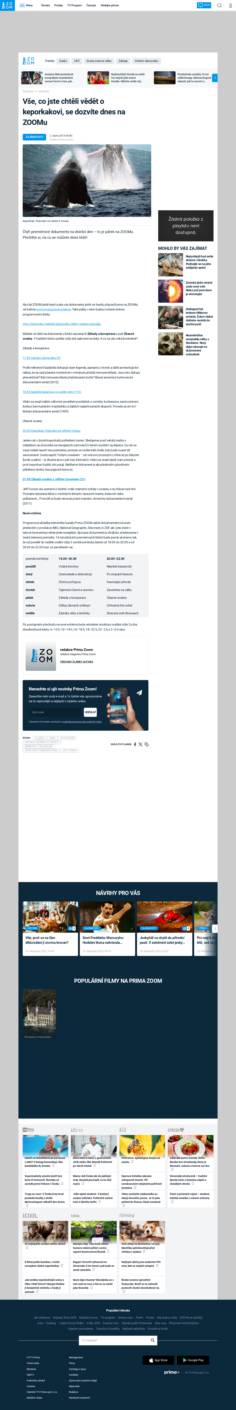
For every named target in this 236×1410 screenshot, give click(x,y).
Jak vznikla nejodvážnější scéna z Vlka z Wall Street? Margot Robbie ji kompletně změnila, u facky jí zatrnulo (45, 1285)
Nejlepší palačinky (133, 1328)
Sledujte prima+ (110, 5)
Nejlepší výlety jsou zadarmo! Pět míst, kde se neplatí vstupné (141, 1263)
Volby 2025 (93, 1323)
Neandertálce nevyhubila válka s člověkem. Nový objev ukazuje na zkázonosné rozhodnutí (197, 345)
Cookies (31, 1386)
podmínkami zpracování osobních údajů (82, 721)
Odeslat (90, 712)
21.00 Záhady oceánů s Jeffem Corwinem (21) (54, 479)
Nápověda (74, 1386)
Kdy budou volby (167, 1317)
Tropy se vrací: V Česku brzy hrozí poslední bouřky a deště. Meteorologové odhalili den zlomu (45, 1197)
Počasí (150, 1317)
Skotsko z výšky (35, 1024)
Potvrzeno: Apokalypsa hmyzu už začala (141, 1159)
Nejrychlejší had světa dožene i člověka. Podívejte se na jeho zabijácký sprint (199, 262)
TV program (108, 1317)
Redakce (73, 1392)
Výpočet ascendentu (80, 1328)
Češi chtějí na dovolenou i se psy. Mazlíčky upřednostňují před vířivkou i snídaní (141, 1247)
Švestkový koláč (158, 1328)
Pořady (58, 5)
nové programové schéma (53, 309)
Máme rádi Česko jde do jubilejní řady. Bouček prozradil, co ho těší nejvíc (92, 1180)
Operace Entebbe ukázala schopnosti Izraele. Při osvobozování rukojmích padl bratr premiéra (142, 1182)
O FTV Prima (33, 1357)
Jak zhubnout (42, 1317)
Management (76, 1357)
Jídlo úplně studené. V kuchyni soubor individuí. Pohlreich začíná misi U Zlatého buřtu (93, 1197)
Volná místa (33, 1363)
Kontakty (73, 1374)
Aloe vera (160, 1323)
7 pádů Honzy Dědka (71, 1323)
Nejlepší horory (88, 1317)
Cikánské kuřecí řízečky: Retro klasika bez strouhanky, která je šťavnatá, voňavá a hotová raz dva (189, 1161)
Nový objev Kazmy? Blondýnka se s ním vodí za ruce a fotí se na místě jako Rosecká (93, 1283)
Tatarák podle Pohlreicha (136, 1323)
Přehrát (32, 1020)
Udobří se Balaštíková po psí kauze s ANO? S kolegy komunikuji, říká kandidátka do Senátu (45, 1161)
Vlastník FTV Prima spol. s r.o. (42, 1392)
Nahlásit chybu (34, 1397)
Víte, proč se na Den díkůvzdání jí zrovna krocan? (46, 940)
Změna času (125, 1317)
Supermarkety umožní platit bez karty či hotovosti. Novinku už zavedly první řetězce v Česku (43, 1180)
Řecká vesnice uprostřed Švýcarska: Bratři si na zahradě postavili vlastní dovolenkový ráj (140, 1283)
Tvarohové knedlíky (108, 1328)
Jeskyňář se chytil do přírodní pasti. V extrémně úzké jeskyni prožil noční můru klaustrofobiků (162, 940)
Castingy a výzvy (77, 1369)
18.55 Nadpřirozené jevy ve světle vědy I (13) (52, 392)
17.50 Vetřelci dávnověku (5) (41, 358)
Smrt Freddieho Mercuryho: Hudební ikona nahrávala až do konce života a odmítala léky (105, 940)
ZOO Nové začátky (191, 1317)
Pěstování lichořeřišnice (184, 1323)
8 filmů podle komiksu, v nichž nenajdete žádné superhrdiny (42, 1263)
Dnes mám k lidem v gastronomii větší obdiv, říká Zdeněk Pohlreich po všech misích (92, 1161)
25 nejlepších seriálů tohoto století (45, 1243)
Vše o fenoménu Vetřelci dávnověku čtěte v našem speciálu (62, 324)
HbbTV (30, 1374)
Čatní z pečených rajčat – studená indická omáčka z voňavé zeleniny (189, 1195)
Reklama (31, 1369)
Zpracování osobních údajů (83, 1380)
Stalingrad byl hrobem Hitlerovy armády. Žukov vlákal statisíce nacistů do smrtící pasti (199, 316)
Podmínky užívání (36, 1380)
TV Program (74, 5)
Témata (45, 5)
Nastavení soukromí (79, 1397)
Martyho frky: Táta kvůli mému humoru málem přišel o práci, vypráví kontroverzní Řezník (90, 1247)
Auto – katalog (46, 1323)
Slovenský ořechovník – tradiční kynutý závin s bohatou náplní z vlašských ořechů (188, 1180)
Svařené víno (111, 1323)
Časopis (91, 5)
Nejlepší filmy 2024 (64, 1317)
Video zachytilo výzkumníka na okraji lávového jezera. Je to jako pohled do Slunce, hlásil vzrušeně (141, 1197)
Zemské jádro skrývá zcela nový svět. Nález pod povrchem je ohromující (199, 288)
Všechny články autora (76, 661)
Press (72, 1363)
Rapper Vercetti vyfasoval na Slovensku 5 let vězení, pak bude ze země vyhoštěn (93, 1265)
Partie (139, 1317)
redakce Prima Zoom (61, 139)
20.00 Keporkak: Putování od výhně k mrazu (51, 431)
